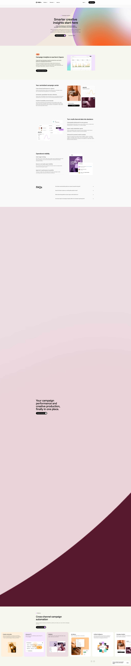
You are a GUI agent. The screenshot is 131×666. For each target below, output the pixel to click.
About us (58, 2)
